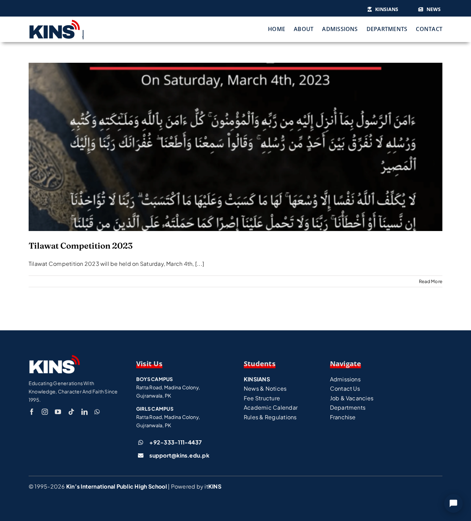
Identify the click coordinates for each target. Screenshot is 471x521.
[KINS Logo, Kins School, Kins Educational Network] (54, 22)
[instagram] (45, 412)
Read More (430, 281)
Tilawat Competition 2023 (235, 136)
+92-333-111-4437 (175, 442)
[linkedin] (84, 412)
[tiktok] (71, 412)
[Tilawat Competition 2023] (235, 147)
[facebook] (32, 412)
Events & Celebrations (235, 160)
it (212, 486)
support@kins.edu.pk (179, 455)
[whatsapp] (97, 412)
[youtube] (58, 412)
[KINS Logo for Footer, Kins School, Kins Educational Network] (54, 357)
